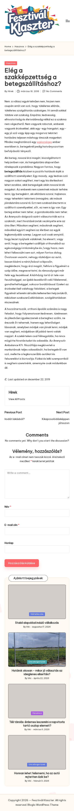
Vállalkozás (37, 614)
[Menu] (67, 21)
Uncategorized (37, 662)
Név (8, 506)
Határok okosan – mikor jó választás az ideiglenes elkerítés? (37, 672)
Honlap (9, 543)
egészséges (44, 142)
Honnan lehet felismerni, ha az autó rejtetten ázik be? (37, 775)
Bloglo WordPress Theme (43, 804)
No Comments (54, 91)
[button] (17, 399)
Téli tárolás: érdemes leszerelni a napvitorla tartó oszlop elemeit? (37, 723)
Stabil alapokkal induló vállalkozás (37, 622)
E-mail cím (12, 525)
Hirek (13, 392)
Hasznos (11, 63)
